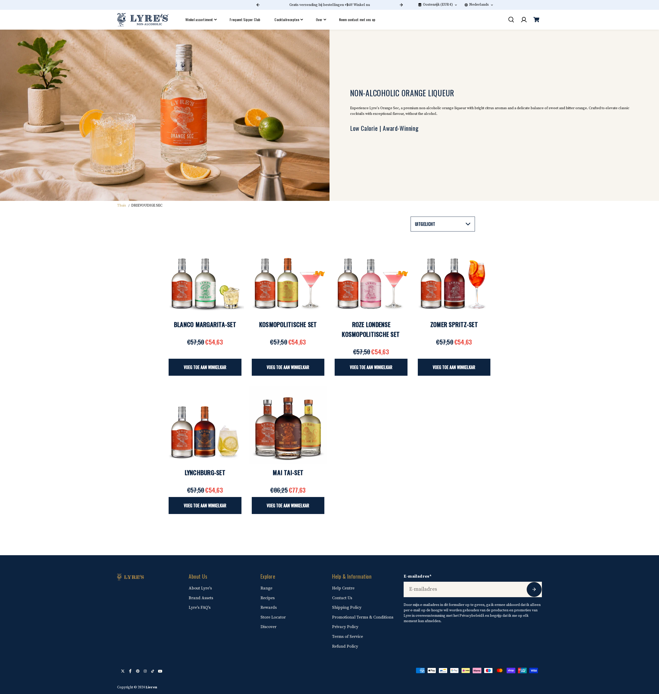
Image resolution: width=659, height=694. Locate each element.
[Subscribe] (534, 589)
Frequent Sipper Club (245, 19)
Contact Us (342, 598)
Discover (268, 626)
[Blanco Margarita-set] (205, 277)
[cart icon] (536, 19)
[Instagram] (145, 671)
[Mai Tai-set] (288, 425)
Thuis (121, 205)
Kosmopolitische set (288, 324)
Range (266, 588)
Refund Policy (345, 646)
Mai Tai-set (288, 472)
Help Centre (343, 588)
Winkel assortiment (199, 19)
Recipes (268, 598)
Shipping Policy (346, 607)
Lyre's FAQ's (200, 607)
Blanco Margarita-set (205, 324)
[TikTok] (153, 671)
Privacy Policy (345, 626)
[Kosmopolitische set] (288, 277)
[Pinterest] (138, 671)
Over (319, 19)
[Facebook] (130, 671)
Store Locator (273, 617)
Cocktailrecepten (286, 19)
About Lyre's (200, 588)
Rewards (269, 607)
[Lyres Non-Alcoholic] (143, 20)
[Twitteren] (123, 671)
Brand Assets (201, 598)
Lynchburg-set (205, 472)
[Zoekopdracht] (511, 19)
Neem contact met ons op (357, 19)
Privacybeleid (470, 615)
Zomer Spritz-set (454, 324)
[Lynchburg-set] (205, 425)
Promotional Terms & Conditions (362, 617)
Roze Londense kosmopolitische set (371, 329)
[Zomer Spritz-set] (454, 277)
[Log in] (523, 19)
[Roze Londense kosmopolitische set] (371, 277)
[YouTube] (160, 671)
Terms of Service (347, 636)
